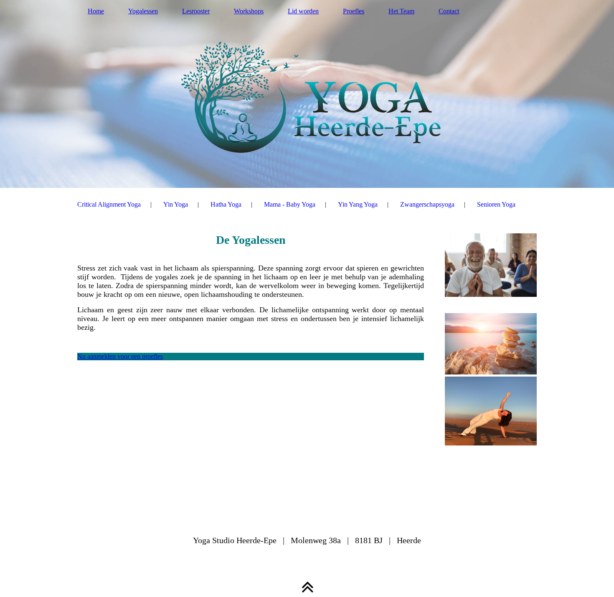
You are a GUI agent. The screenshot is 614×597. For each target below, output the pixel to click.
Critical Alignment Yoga (109, 204)
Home (96, 11)
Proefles (353, 11)
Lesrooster (196, 11)
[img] (307, 94)
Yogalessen (143, 11)
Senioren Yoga (496, 204)
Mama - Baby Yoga (289, 204)
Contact (449, 11)
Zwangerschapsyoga (427, 204)
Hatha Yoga (226, 204)
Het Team (401, 11)
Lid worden (303, 11)
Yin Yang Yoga (358, 204)
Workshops (249, 11)
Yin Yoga (175, 204)
